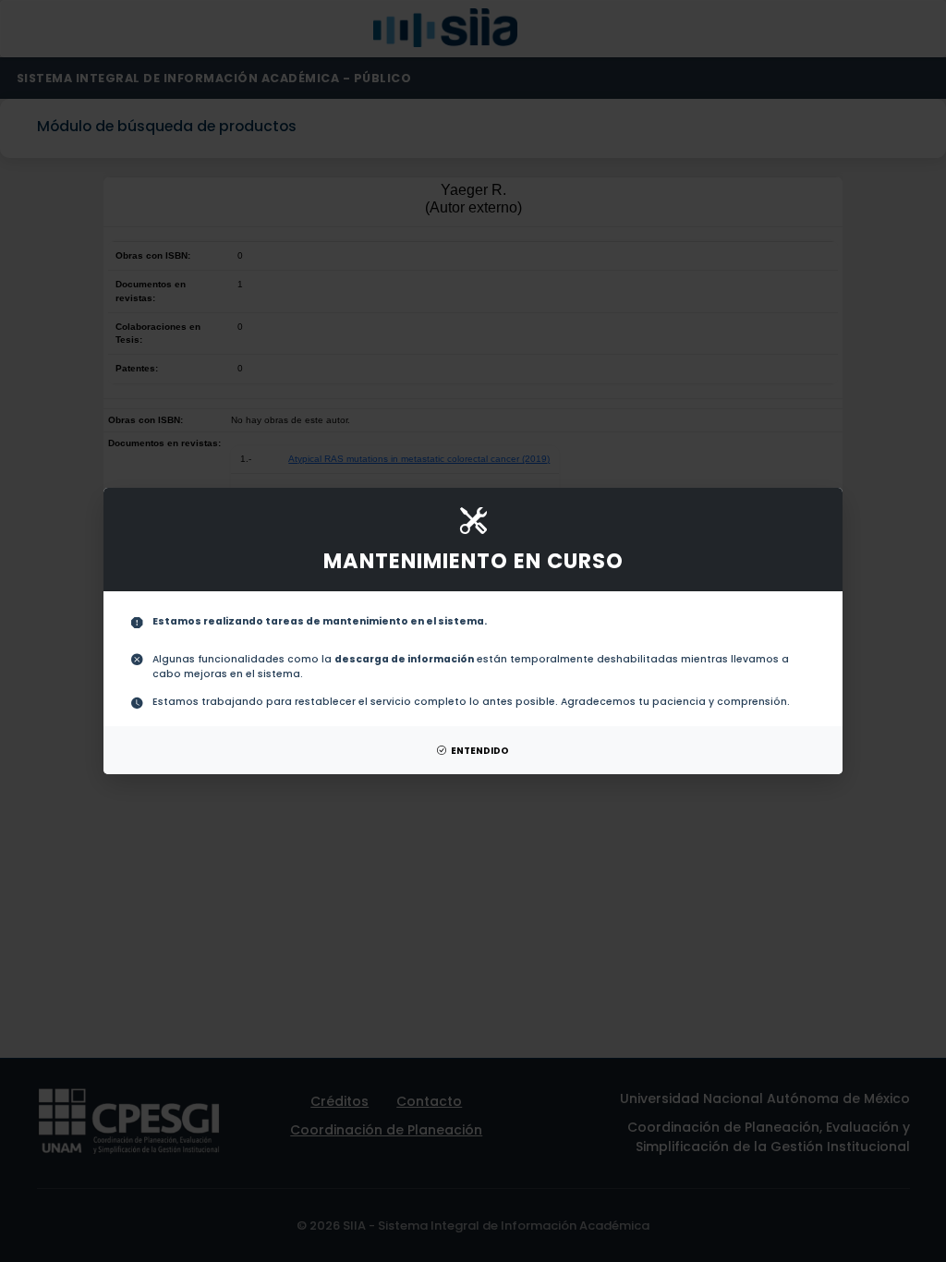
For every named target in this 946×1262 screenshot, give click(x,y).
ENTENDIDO (480, 751)
